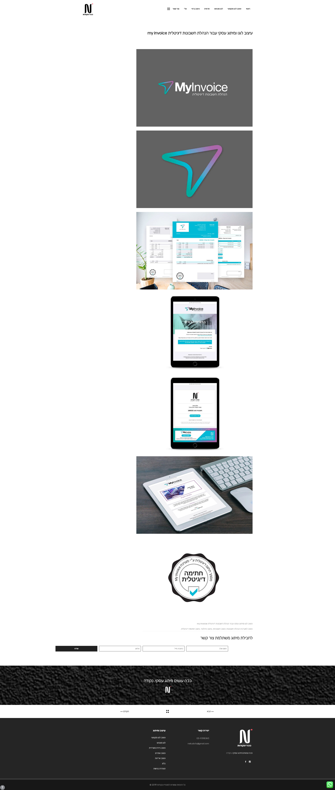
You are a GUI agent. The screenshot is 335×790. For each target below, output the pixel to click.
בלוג (164, 763)
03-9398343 (203, 738)
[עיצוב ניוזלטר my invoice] (167, 332)
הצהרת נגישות (159, 768)
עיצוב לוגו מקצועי (158, 737)
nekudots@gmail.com (198, 743)
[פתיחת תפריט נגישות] (2, 787)
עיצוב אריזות (160, 758)
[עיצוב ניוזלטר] (167, 413)
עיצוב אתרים (160, 753)
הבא (209, 711)
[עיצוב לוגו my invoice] (167, 88)
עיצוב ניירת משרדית (157, 748)
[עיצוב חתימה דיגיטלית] (167, 576)
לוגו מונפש (161, 742)
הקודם (126, 711)
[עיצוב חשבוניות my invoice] (167, 250)
